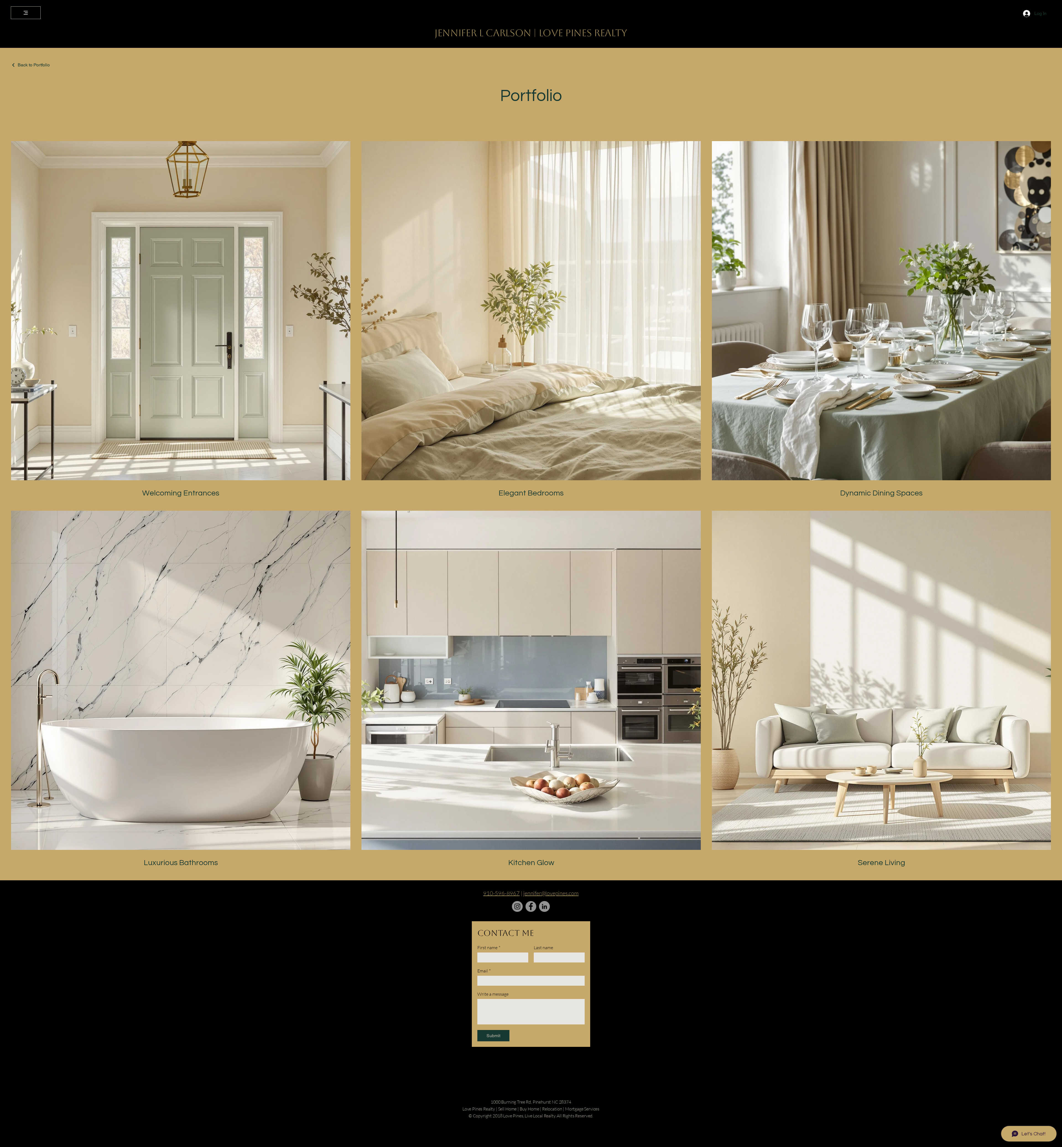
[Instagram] (517, 906)
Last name (543, 947)
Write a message (493, 994)
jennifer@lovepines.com (551, 893)
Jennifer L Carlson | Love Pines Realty (530, 32)
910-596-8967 (501, 893)
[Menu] (26, 12)
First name (488, 947)
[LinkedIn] (544, 906)
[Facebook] (530, 906)
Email (484, 971)
